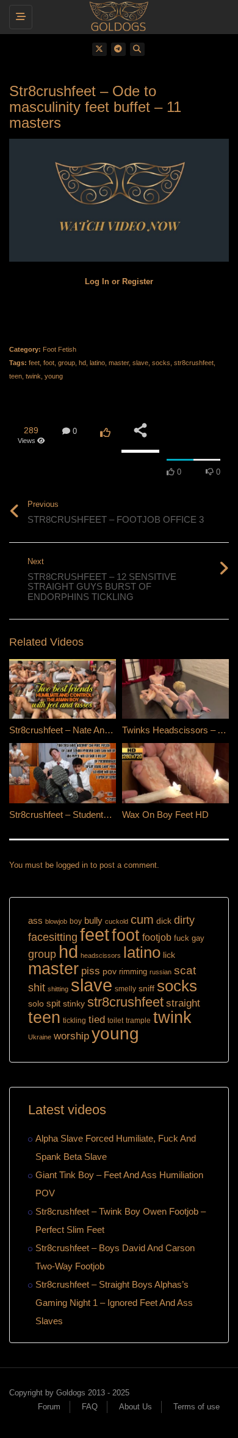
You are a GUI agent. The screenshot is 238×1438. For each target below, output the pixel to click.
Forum (49, 1406)
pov (110, 971)
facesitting (53, 937)
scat (185, 970)
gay (198, 938)
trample (138, 1020)
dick (163, 921)
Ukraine (39, 1037)
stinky (74, 1003)
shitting (58, 989)
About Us (135, 1406)
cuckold (116, 921)
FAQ (90, 1406)
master (119, 362)
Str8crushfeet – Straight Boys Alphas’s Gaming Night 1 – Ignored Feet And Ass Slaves (114, 1302)
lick (169, 955)
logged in (72, 865)
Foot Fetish (59, 349)
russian (160, 972)
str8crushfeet (194, 362)
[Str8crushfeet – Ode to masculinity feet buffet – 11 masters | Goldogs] (116, 15)
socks (161, 362)
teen (15, 376)
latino (97, 362)
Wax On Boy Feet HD (165, 814)
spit (53, 1003)
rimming (133, 971)
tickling (74, 1020)
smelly (125, 989)
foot (48, 362)
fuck (181, 938)
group (66, 362)
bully (93, 920)
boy (76, 921)
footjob (156, 937)
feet (34, 362)
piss (90, 971)
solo (36, 1003)
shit (36, 988)
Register (137, 281)
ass (35, 921)
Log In (97, 281)
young (54, 376)
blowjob (56, 921)
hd (82, 362)
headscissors (101, 955)
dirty (184, 920)
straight (183, 1003)
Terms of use (196, 1406)
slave (140, 362)
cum (142, 919)
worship (71, 1036)
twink (33, 376)
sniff (146, 988)
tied (96, 1019)
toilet (115, 1020)
